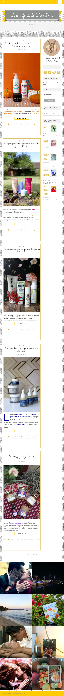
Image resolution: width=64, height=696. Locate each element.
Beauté (21, 41)
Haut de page (57, 693)
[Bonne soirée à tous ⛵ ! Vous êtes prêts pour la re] (48, 578)
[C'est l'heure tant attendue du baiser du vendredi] (16, 642)
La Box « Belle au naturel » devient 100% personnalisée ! (21, 45)
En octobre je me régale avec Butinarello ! (21, 457)
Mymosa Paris (31, 215)
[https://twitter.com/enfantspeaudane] (50, 74)
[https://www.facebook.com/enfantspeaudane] (45, 74)
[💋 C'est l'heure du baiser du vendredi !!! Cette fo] (16, 674)
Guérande (18, 414)
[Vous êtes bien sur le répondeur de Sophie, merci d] (16, 610)
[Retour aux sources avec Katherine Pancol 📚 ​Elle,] (48, 610)
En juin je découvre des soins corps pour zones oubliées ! (21, 144)
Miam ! (21, 453)
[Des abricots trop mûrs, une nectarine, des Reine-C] (48, 674)
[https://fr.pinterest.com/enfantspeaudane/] (58, 74)
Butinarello (18, 523)
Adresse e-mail (48, 94)
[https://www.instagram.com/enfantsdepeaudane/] (54, 74)
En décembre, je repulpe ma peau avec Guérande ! (21, 350)
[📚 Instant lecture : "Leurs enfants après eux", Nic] (48, 642)
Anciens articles (33, 554)
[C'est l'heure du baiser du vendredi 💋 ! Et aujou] (16, 578)
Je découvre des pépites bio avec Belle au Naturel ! (22, 250)
